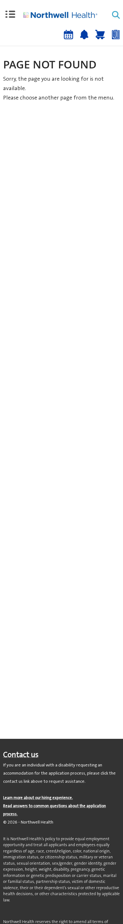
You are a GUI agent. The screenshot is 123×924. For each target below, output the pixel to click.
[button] (10, 14)
